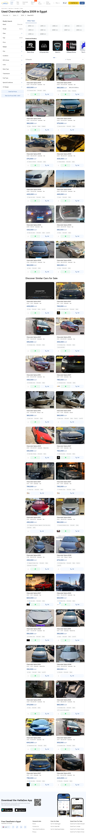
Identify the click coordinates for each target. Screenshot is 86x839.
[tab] (31, 21)
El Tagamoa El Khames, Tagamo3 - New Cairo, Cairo (39, 525)
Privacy (34, 832)
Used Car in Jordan (75, 826)
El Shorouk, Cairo (32, 90)
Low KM (48, 232)
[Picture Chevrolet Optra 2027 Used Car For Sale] (40, 471)
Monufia (60, 672)
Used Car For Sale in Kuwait (77, 823)
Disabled (43, 126)
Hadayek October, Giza (33, 563)
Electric (76, 418)
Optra (44, 90)
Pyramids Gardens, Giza (64, 525)
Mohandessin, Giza (32, 745)
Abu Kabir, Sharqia (32, 453)
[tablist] (55, 21)
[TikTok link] (17, 827)
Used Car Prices (12, 91)
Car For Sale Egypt (56, 823)
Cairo (60, 197)
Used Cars (11, 3)
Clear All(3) (30, 15)
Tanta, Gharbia (62, 161)
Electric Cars (34, 3)
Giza (60, 90)
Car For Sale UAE (55, 826)
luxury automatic (61, 347)
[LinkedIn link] (21, 827)
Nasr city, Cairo (62, 126)
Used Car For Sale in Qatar (77, 829)
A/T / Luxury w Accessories (63, 710)
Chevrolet (39, 90)
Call (48, 94)
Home (34, 823)
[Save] (52, 65)
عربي (66, 3)
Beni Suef (31, 418)
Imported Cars (25, 3)
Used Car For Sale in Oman (77, 832)
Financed (74, 90)
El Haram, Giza (32, 636)
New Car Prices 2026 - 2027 (12, 95)
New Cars (18, 3)
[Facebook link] (13, 827)
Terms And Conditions (39, 829)
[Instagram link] (25, 827)
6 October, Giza (32, 345)
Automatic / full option (32, 565)
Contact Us (36, 826)
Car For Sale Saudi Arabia (57, 829)
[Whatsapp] (35, 94)
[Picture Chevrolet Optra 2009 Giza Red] (70, 72)
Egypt (6, 827)
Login (82, 3)
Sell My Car (74, 3)
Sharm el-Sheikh (32, 161)
